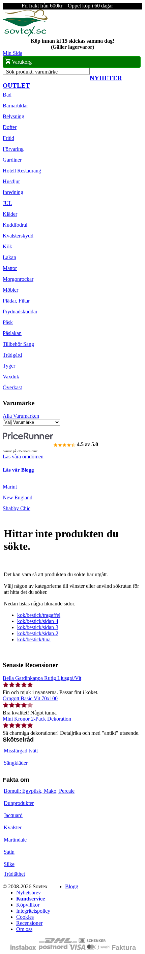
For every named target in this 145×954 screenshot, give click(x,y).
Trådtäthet (14, 874)
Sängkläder (16, 763)
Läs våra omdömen (23, 456)
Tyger (9, 366)
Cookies (25, 917)
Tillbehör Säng (18, 344)
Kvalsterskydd (18, 236)
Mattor (10, 268)
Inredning (13, 192)
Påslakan (12, 333)
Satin (9, 852)
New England (17, 497)
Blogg (71, 886)
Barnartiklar (15, 105)
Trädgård (12, 355)
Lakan (9, 257)
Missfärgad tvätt (21, 750)
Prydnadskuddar (20, 311)
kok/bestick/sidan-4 (37, 621)
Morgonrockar (18, 279)
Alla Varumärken (21, 416)
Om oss (24, 929)
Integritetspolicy (33, 911)
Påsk (8, 322)
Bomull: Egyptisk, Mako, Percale (39, 791)
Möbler (10, 290)
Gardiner (12, 160)
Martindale (15, 840)
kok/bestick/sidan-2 (37, 633)
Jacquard (13, 815)
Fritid (8, 138)
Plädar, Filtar (16, 301)
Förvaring (13, 149)
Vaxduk (11, 376)
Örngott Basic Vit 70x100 (30, 698)
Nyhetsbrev (28, 892)
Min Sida (12, 53)
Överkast (12, 387)
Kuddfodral (15, 225)
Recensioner (29, 923)
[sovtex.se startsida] (25, 35)
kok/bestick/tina (34, 639)
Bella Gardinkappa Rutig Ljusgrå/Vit (42, 678)
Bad (7, 95)
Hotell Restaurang (22, 170)
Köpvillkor (27, 905)
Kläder (10, 214)
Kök (7, 246)
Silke (9, 864)
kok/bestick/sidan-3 (37, 627)
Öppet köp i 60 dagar (90, 5)
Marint (10, 487)
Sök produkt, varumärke (32, 72)
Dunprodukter (19, 803)
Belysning (13, 116)
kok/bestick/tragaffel (38, 615)
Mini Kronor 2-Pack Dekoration (37, 719)
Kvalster (13, 827)
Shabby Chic (16, 508)
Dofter (10, 127)
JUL (7, 203)
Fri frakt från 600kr (42, 5)
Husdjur (11, 181)
